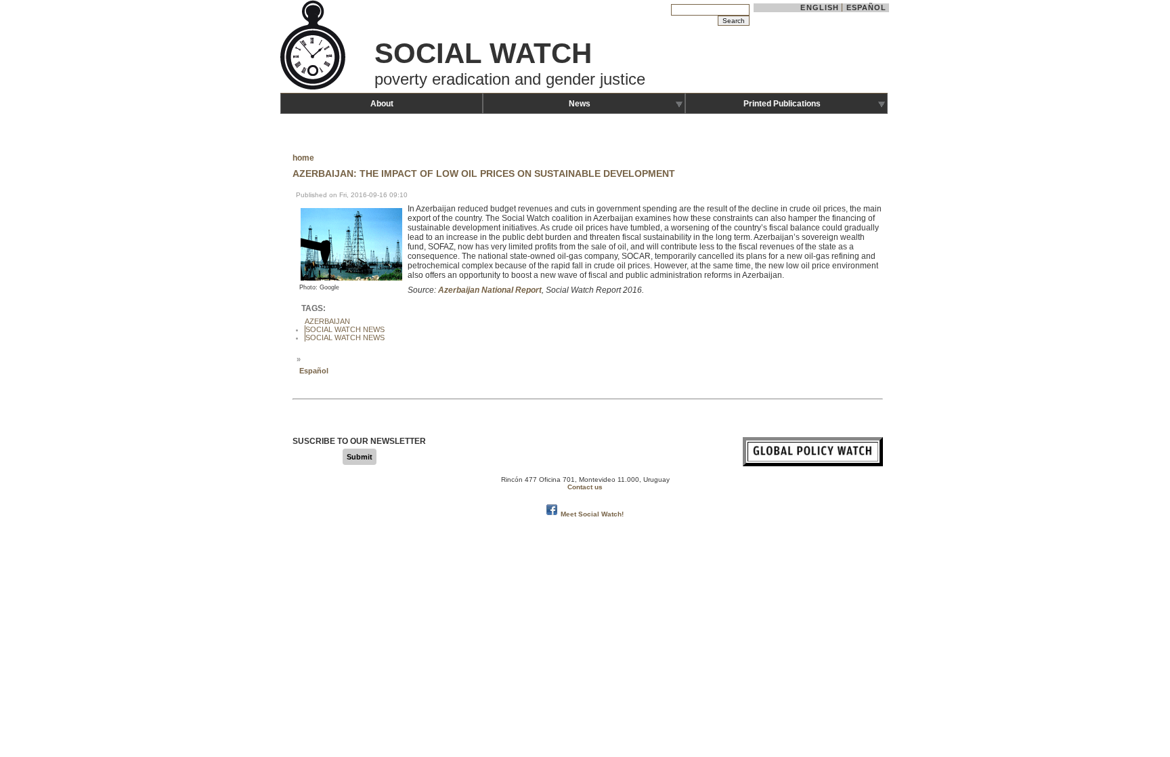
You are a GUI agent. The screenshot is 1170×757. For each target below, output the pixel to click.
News (579, 103)
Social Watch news (345, 337)
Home (303, 158)
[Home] (314, 88)
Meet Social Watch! (592, 514)
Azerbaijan (327, 321)
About (381, 103)
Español (866, 7)
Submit (359, 457)
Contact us (585, 487)
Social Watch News (345, 329)
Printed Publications (782, 103)
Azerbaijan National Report (490, 290)
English (819, 7)
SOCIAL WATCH (483, 53)
